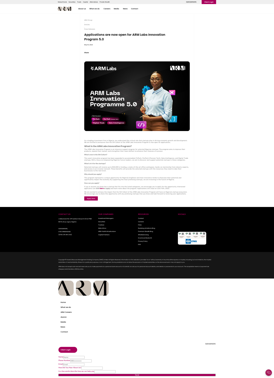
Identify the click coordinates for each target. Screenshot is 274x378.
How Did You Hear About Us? (69, 368)
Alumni (63, 317)
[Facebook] (180, 220)
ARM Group (88, 20)
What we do (66, 307)
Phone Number (64, 360)
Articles (87, 25)
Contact (64, 332)
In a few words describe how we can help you (76, 371)
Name (60, 357)
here (102, 188)
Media (63, 322)
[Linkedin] (208, 220)
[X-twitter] (194, 220)
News (63, 327)
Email (60, 364)
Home (63, 302)
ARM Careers (66, 312)
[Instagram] (201, 220)
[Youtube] (187, 220)
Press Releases (89, 29)
